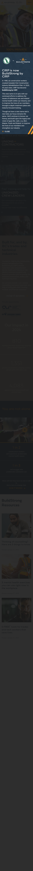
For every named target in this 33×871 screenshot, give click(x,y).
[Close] (3, 131)
